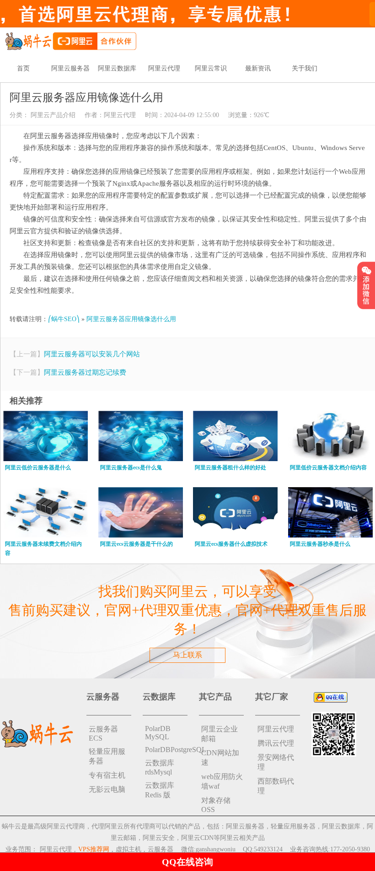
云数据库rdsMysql (159, 767)
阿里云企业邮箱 (219, 733)
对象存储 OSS (215, 804)
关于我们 (304, 68)
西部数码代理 (275, 786)
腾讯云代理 (275, 743)
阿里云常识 (211, 68)
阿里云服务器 (70, 68)
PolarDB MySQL (158, 733)
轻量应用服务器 (107, 756)
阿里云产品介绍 (52, 115)
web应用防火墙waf (222, 781)
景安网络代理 (275, 762)
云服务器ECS (103, 733)
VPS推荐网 (93, 849)
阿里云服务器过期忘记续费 (85, 372)
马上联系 (187, 655)
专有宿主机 (107, 775)
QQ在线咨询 (187, 862)
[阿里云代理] (70, 40)
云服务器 (160, 849)
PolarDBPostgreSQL (166, 749)
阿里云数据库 (117, 68)
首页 (23, 68)
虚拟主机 (128, 849)
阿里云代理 (164, 68)
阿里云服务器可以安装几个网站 (92, 354)
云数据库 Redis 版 (159, 790)
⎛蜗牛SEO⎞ (64, 319)
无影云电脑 (107, 789)
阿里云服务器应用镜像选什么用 (131, 319)
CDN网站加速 (220, 757)
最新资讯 (258, 68)
